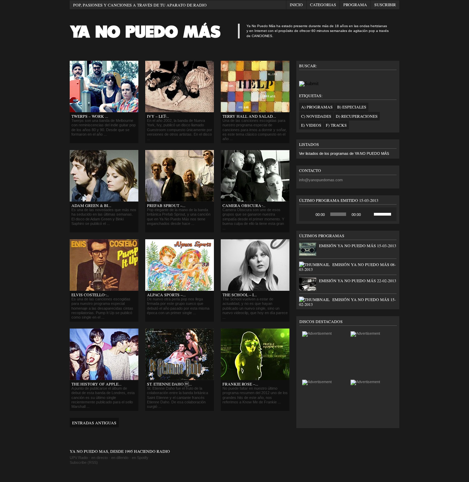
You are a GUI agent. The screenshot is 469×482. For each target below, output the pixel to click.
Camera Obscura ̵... (243, 205)
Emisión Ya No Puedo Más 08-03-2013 (347, 267)
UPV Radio (79, 458)
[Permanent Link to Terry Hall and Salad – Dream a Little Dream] (255, 111)
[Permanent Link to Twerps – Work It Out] (104, 111)
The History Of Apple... (96, 384)
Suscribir (385, 4)
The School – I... (239, 294)
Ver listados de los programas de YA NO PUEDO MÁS (344, 153)
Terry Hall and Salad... (249, 116)
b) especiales (351, 107)
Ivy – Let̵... (158, 116)
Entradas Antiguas (94, 422)
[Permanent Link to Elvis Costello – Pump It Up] (104, 289)
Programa (355, 4)
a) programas (317, 107)
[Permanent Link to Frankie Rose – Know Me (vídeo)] (255, 379)
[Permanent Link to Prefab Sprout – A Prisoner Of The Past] (179, 200)
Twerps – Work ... (89, 116)
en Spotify (140, 458)
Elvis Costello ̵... (90, 294)
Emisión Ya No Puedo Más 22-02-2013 (357, 280)
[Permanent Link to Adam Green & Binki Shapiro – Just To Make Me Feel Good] (104, 200)
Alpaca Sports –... (166, 294)
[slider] (383, 213)
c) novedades (316, 116)
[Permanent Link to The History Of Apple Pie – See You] (104, 379)
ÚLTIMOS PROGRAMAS (321, 235)
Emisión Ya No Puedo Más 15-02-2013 (347, 302)
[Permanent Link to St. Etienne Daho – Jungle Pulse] (179, 379)
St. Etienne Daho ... (169, 384)
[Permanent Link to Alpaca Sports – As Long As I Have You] (179, 289)
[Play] (308, 214)
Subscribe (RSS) (84, 462)
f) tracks (336, 125)
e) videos (311, 125)
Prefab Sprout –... (166, 205)
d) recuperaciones (357, 116)
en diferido (119, 458)
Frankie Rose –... (240, 384)
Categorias (323, 4)
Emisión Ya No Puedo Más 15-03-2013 (357, 245)
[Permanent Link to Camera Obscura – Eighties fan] (255, 200)
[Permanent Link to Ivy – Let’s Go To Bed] (179, 111)
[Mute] (368, 214)
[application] (348, 214)
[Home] (152, 40)
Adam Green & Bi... (91, 205)
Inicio (296, 4)
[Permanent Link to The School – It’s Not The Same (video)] (255, 289)
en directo (99, 458)
